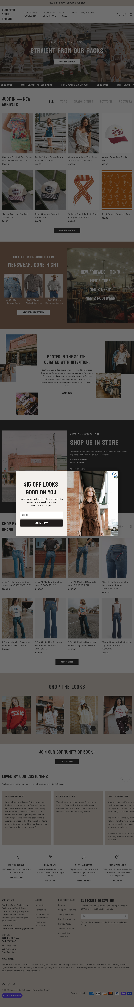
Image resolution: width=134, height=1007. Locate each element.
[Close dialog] (114, 474)
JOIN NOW (41, 523)
